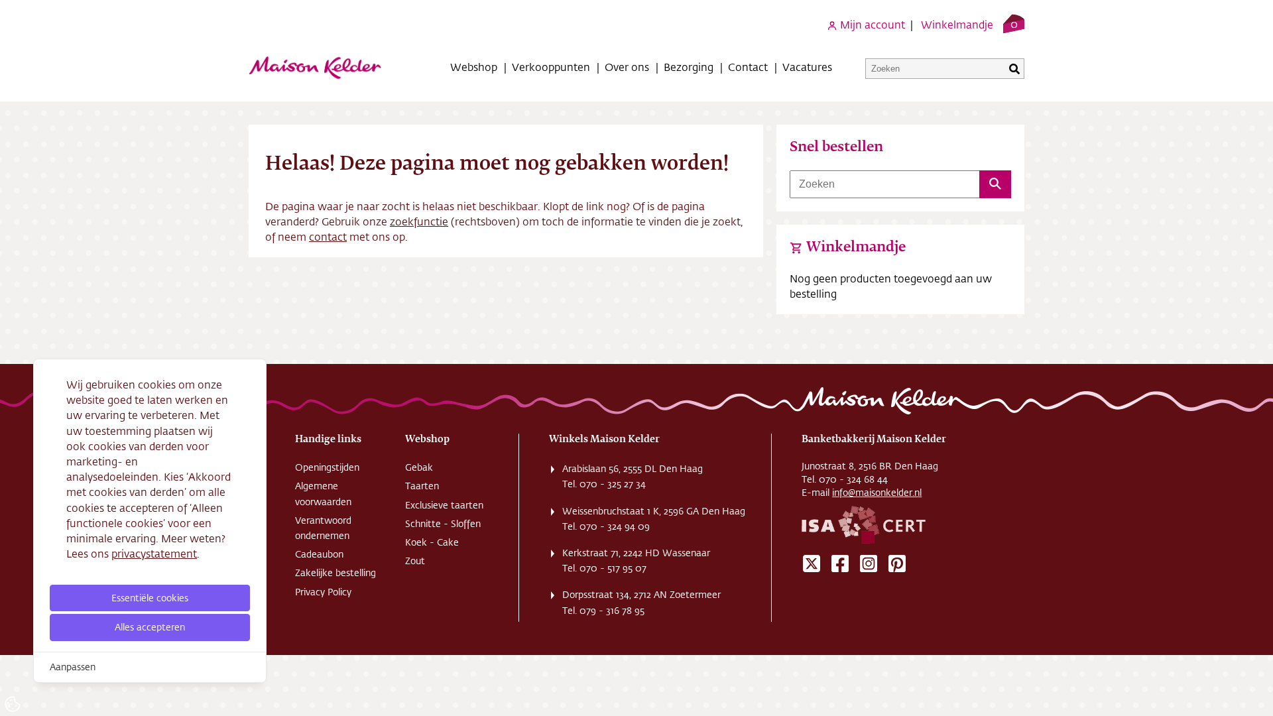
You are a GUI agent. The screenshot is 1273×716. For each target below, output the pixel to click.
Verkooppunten (551, 67)
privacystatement (154, 553)
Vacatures (807, 67)
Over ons (627, 67)
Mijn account (871, 24)
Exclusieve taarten (444, 505)
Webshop (473, 67)
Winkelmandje (957, 24)
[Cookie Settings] (12, 704)
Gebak (419, 467)
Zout (415, 561)
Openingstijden (327, 467)
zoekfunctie (419, 221)
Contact (748, 67)
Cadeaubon (319, 554)
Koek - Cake (432, 542)
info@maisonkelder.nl (877, 493)
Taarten (422, 486)
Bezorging (688, 67)
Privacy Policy (323, 592)
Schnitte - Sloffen (443, 524)
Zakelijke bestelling (335, 573)
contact (328, 236)
